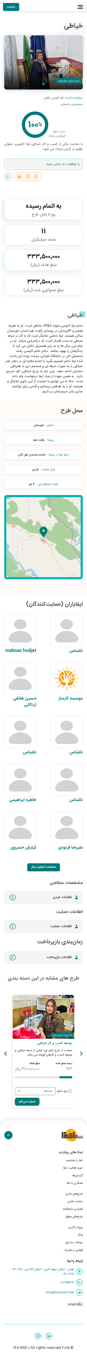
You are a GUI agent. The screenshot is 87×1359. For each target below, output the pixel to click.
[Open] (19, 1091)
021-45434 (67, 1282)
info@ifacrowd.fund (60, 1292)
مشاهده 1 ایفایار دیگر (43, 867)
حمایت (11, 6)
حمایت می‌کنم (27, 1101)
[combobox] (38, 1091)
